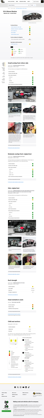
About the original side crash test (14, 274)
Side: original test (14, 30)
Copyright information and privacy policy (18, 415)
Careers (13, 396)
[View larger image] (14, 109)
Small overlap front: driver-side (3, 64)
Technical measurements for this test (14, 145)
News (17, 1)
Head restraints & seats (15, 34)
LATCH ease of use (14, 44)
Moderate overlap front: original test (17, 28)
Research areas (23, 1)
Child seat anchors (3, 82)
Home (9, 8)
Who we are (14, 392)
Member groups (14, 394)
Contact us (24, 394)
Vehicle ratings (11, 1)
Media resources (25, 392)
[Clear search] (28, 5)
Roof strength (13, 32)
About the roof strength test (13, 294)
